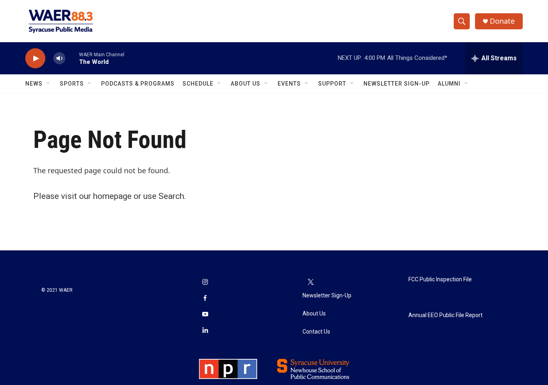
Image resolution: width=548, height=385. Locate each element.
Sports (72, 83)
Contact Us (316, 332)
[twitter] (310, 282)
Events (289, 83)
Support (332, 83)
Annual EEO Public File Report (445, 315)
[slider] (72, 58)
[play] (35, 58)
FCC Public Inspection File (440, 279)
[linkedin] (205, 331)
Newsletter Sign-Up (396, 83)
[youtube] (205, 315)
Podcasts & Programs (138, 83)
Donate (502, 21)
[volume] (59, 58)
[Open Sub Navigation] (48, 83)
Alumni (449, 83)
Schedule (198, 83)
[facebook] (205, 299)
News (34, 83)
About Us (245, 83)
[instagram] (205, 282)
